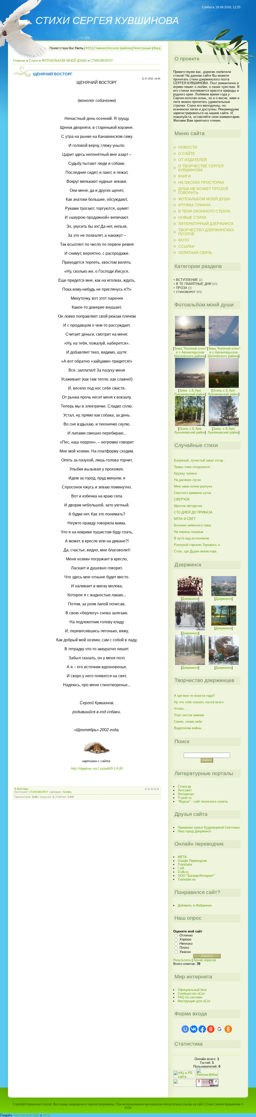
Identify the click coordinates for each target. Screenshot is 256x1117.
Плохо (184, 947)
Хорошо (185, 939)
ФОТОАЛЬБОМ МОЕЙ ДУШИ (64, 60)
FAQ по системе (190, 997)
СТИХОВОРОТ (101, 60)
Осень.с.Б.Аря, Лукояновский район (223, 392)
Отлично (186, 935)
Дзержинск (190, 599)
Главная (100, 48)
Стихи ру (184, 786)
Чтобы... (180, 708)
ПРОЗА (181, 288)
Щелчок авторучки (188, 506)
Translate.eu (187, 879)
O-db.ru (183, 872)
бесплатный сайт (26, 1115)
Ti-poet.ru (185, 798)
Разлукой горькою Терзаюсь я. (197, 545)
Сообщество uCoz (191, 993)
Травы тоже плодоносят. (192, 467)
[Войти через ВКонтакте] (194, 1029)
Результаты (182, 960)
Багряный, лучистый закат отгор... (200, 460)
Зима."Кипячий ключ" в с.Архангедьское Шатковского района (190, 352)
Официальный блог (192, 990)
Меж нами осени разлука (193, 486)
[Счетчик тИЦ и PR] (207, 1086)
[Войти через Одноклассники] (228, 1029)
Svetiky (67, 791)
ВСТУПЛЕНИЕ (187, 280)
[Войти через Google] (220, 1029)
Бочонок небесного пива (192, 525)
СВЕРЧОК (182, 499)
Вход (157, 48)
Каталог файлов (119, 48)
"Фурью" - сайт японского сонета (203, 801)
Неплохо (186, 943)
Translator (185, 864)
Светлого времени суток (192, 493)
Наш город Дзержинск (194, 831)
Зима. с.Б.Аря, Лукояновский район (189, 392)
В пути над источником (191, 538)
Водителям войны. (188, 728)
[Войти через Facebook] (202, 1029)
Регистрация (142, 48)
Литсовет (185, 790)
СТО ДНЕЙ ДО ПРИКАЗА (193, 512)
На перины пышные (188, 532)
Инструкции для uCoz (194, 1001)
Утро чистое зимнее (189, 715)
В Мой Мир (21, 788)
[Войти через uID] (185, 1029)
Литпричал (186, 794)
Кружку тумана (185, 473)
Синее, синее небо (188, 721)
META (182, 857)
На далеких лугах (187, 480)
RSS (89, 48)
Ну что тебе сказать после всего (199, 702)
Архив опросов (205, 960)
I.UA (181, 868)
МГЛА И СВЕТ (185, 519)
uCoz (46, 1115)
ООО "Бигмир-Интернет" (196, 876)
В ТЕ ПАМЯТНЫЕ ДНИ (193, 284)
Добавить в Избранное (195, 905)
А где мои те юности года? (194, 695)
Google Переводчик (192, 861)
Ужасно (185, 952)
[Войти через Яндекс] (210, 1029)
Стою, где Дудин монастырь (195, 551)
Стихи (33, 60)
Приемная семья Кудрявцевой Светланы (209, 827)
